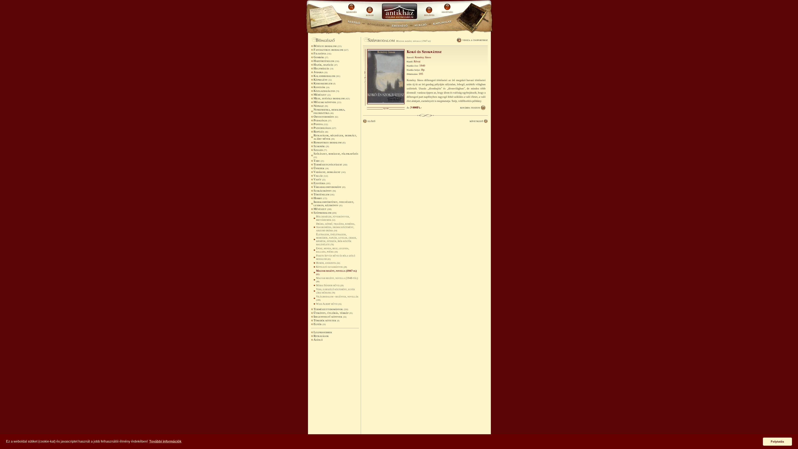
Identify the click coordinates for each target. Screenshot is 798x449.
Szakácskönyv (325, 190)
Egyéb (320, 324)
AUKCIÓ (420, 24)
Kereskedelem (324, 83)
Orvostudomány (326, 116)
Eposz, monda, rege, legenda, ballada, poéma (332, 250)
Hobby (320, 198)
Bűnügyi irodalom (328, 46)
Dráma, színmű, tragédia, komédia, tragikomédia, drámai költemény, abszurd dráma (335, 227)
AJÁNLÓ (354, 24)
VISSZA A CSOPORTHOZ (475, 40)
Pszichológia (325, 128)
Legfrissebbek (323, 332)
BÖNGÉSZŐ (376, 24)
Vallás (321, 175)
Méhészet (322, 94)
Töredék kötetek (326, 320)
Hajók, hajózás (325, 64)
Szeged (320, 150)
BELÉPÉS (429, 10)
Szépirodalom (325, 212)
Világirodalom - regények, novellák (337, 298)
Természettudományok (331, 309)
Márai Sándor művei (330, 285)
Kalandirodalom (327, 76)
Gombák (321, 57)
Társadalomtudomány (329, 187)
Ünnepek (321, 168)
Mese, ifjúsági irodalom (332, 98)
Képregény (323, 79)
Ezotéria (322, 183)
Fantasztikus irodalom (331, 49)
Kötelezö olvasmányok (331, 266)
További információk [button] (165, 441)
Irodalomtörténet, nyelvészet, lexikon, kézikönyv (334, 203)
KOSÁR (370, 10)
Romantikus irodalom (330, 142)
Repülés (321, 131)
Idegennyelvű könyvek (330, 316)
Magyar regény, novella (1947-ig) (336, 272)
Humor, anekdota (328, 262)
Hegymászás (323, 68)
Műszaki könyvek (327, 102)
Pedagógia (322, 120)
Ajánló (318, 339)
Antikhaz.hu (399, 11)
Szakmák (321, 146)
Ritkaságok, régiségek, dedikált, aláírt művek (335, 137)
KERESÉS (352, 10)
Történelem (324, 194)
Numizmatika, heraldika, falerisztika (329, 111)
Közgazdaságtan (326, 91)
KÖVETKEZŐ (476, 121)
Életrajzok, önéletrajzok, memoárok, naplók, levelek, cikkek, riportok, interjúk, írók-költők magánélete (336, 239)
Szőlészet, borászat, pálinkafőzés (336, 155)
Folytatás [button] (777, 441)
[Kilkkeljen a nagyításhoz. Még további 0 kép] (386, 103)
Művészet (322, 209)
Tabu (319, 160)
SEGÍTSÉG (447, 10)
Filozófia (322, 53)
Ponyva (321, 124)
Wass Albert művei (328, 303)
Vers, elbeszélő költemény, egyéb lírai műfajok (335, 291)
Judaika (321, 72)
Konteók (321, 87)
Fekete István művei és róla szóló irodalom (335, 257)
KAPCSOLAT (442, 24)
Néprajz (321, 105)
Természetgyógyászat (330, 164)
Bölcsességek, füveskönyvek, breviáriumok (333, 218)
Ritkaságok (321, 336)
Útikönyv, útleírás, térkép (333, 313)
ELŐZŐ (371, 121)
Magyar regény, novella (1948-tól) (337, 279)
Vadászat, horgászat (330, 172)
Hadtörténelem (326, 61)
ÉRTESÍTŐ (399, 24)
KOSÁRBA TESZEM (470, 107)
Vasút (319, 179)
